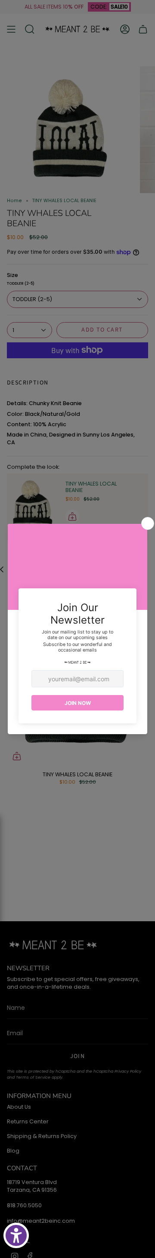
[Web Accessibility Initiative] (16, 1235)
